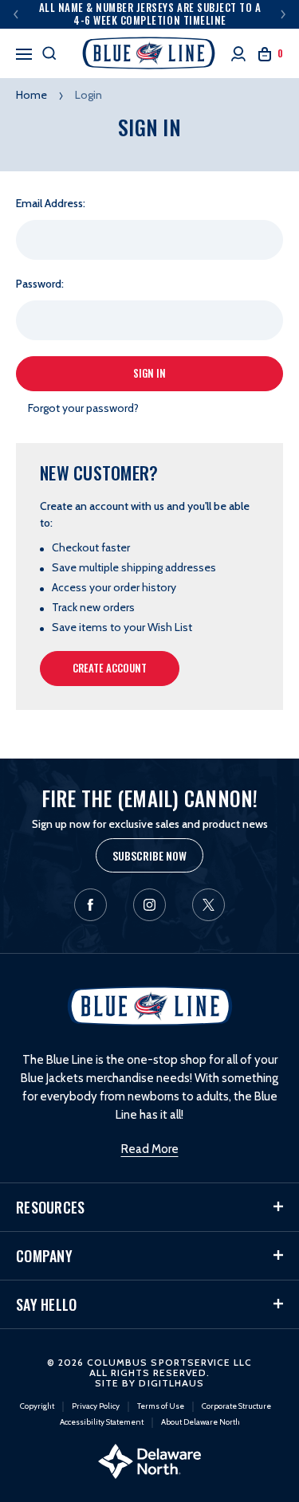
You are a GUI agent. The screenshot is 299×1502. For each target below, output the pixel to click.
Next (283, 14)
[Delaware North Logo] (149, 1460)
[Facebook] (90, 904)
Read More (150, 1149)
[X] (208, 904)
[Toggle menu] (24, 52)
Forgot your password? (83, 408)
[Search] (49, 53)
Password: (40, 283)
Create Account (110, 668)
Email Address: (50, 203)
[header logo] (150, 53)
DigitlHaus (171, 1383)
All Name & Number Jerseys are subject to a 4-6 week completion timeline (150, 13)
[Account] (238, 53)
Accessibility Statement (102, 1422)
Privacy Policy (96, 1406)
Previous (16, 14)
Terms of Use (160, 1406)
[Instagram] (149, 904)
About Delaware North (200, 1422)
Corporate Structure (236, 1406)
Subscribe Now (149, 855)
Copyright (37, 1406)
